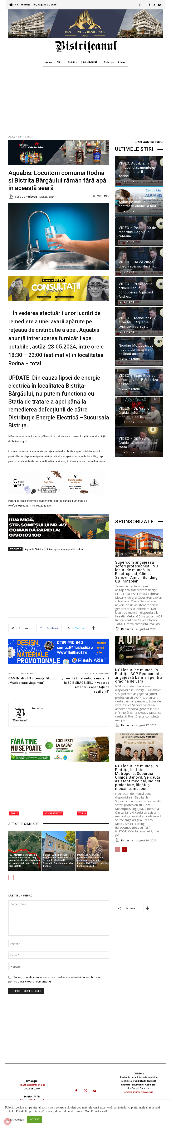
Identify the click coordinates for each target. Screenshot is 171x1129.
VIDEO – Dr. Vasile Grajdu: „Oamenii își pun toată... (138, 443)
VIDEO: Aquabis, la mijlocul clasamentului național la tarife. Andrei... (137, 169)
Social (28, 136)
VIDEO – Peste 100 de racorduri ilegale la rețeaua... (137, 232)
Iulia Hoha (126, 181)
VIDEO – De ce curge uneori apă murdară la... (138, 264)
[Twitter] (154, 4)
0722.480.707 (32, 1088)
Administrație (53, 813)
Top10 (14, 813)
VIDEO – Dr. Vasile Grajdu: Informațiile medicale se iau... (134, 412)
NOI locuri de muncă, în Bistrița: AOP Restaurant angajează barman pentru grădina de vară (138, 675)
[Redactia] (11, 196)
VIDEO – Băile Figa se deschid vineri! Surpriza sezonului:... (138, 380)
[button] (140, 5)
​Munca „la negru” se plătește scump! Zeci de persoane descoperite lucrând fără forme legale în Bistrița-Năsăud (92, 860)
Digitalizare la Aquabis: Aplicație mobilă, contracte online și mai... (138, 202)
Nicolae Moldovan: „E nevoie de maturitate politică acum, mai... (136, 349)
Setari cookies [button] (15, 1119)
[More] (93, 628)
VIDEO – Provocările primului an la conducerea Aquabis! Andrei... (136, 290)
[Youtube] (159, 4)
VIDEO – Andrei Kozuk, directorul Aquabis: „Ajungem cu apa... (137, 322)
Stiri (20, 136)
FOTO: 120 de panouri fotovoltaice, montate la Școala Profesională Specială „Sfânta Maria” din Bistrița (58, 860)
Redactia (31, 196)
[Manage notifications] (7, 1121)
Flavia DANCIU (129, 359)
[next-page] (17, 877)
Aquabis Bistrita (34, 549)
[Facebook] (149, 4)
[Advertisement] (85, 98)
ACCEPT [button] (34, 1119)
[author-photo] (118, 629)
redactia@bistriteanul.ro (32, 1085)
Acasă (11, 136)
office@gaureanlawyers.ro (138, 1092)
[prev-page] (11, 877)
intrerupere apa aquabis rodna (65, 549)
